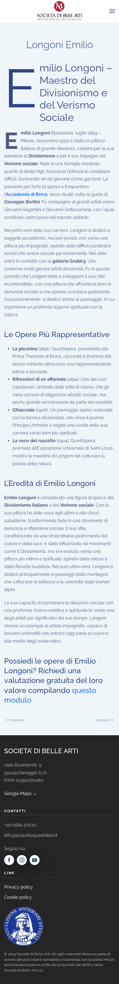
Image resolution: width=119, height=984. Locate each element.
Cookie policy (18, 897)
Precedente (16, 720)
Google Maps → (20, 793)
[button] (112, 11)
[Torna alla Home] (59, 11)
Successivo (103, 720)
